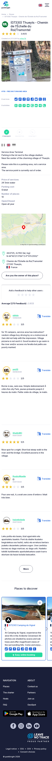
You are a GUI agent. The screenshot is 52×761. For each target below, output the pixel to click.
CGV (29, 749)
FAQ (5, 704)
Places (11, 14)
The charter (8, 692)
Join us (31, 698)
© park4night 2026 (11, 757)
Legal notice (11, 749)
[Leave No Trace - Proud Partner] (38, 737)
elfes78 (23, 39)
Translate (46, 316)
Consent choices (27, 752)
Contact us (33, 686)
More (26, 569)
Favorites (19, 136)
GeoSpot (32, 704)
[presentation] (5, 61)
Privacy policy (40, 749)
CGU (22, 749)
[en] (40, 4)
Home (4, 14)
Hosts (5, 698)
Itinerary (6, 136)
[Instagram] (13, 479)
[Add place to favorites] (39, 602)
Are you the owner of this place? (22, 275)
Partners (31, 692)
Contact (32, 136)
